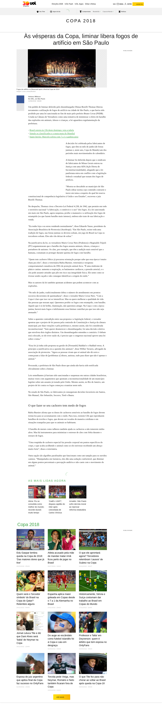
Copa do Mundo (107, 11)
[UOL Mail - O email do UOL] (120, 4)
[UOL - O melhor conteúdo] (29, 4)
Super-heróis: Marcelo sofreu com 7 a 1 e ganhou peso (54, 136)
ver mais (60, 697)
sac (114, 4)
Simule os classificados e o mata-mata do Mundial (52, 133)
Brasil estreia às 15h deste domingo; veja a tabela (52, 130)
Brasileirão (96, 11)
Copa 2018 (81, 20)
